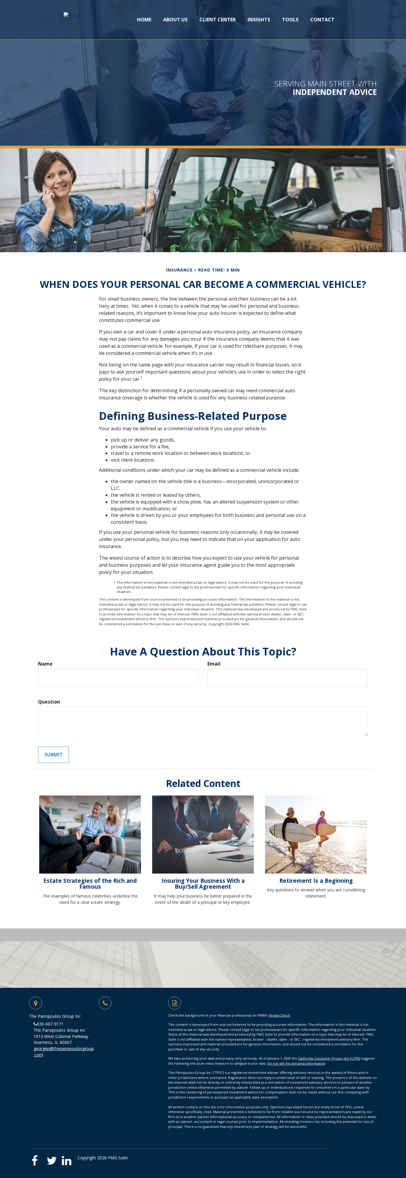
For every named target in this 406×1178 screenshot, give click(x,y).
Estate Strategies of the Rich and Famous (90, 883)
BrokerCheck (279, 1015)
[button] (175, 20)
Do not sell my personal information (296, 1063)
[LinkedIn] (67, 1159)
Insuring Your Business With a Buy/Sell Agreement (203, 883)
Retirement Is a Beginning (316, 880)
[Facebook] (37, 1159)
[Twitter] (52, 1159)
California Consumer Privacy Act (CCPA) (329, 1058)
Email (214, 664)
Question (49, 701)
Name (45, 664)
